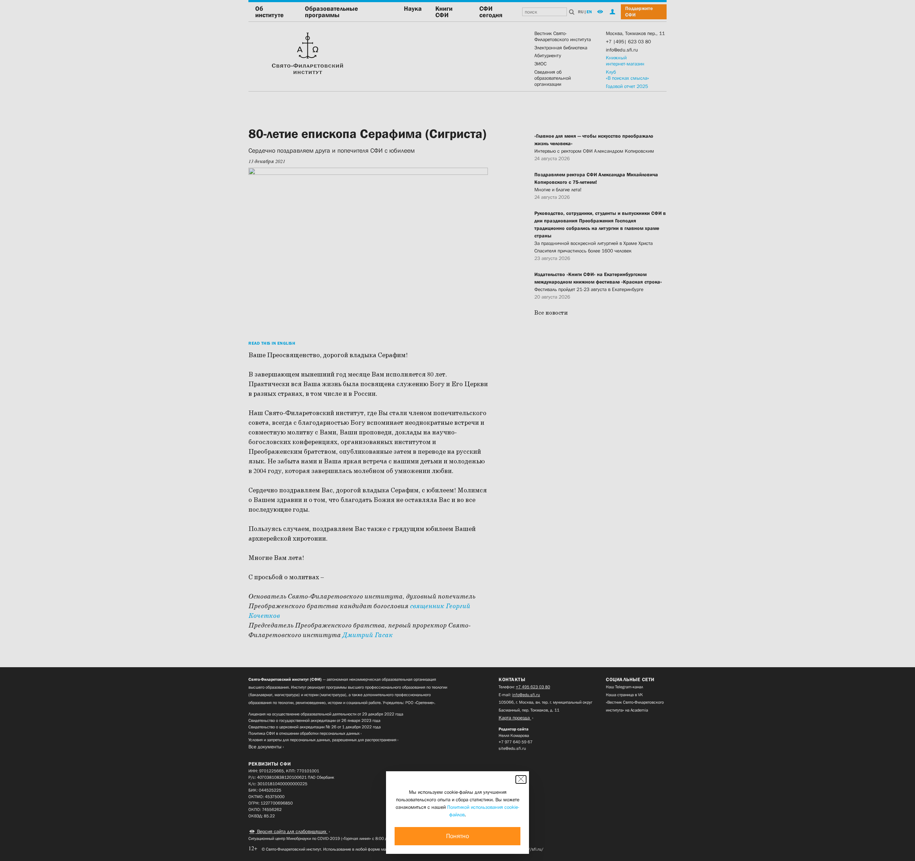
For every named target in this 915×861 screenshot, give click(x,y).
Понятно (457, 836)
